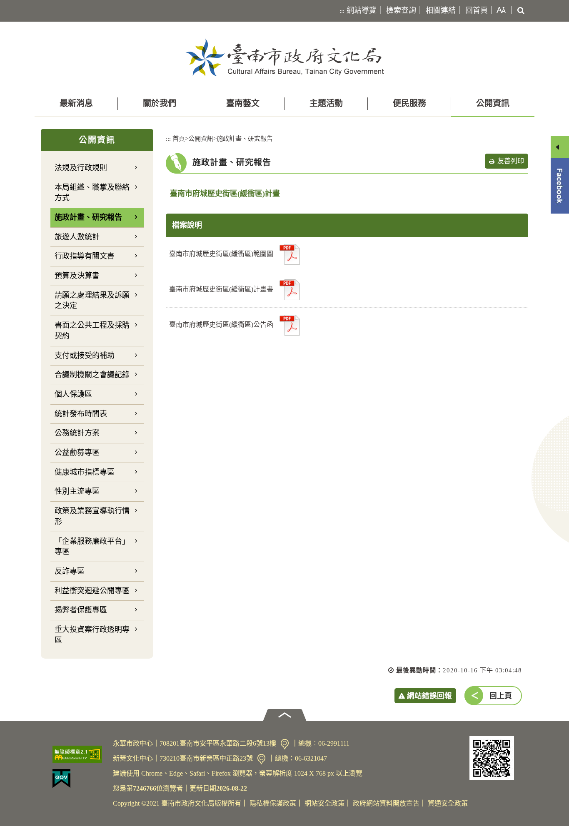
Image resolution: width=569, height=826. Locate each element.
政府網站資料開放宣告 (386, 803)
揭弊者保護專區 (81, 610)
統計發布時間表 (81, 414)
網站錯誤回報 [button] (429, 696)
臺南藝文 (243, 103)
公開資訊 (492, 103)
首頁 (178, 138)
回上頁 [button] (500, 696)
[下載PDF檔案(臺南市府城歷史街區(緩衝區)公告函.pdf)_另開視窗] (289, 325)
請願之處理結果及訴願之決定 (92, 300)
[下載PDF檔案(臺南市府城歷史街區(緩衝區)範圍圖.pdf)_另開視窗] (289, 254)
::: (341, 10)
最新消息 (76, 103)
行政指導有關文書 (85, 256)
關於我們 (159, 103)
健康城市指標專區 (85, 472)
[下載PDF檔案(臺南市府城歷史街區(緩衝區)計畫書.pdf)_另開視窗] (289, 290)
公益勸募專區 (77, 452)
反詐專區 (70, 571)
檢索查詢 (401, 10)
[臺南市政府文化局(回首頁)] (284, 57)
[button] (499, 10)
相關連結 (441, 10)
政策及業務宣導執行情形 (92, 516)
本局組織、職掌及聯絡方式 (92, 192)
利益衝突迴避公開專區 (92, 591)
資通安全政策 (448, 803)
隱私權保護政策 (273, 803)
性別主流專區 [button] (77, 491)
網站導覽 (362, 10)
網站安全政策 (324, 803)
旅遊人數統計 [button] (77, 237)
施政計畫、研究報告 (88, 217)
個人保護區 (73, 394)
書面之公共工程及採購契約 (92, 330)
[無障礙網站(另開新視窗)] (79, 754)
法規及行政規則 (81, 168)
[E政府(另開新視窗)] (79, 778)
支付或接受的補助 (85, 355)
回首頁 (476, 10)
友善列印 (510, 160)
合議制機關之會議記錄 (92, 375)
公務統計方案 (77, 433)
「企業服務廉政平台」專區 (92, 546)
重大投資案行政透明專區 (92, 634)
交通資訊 (285, 744)
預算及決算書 (77, 275)
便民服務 (409, 103)
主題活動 (326, 103)
